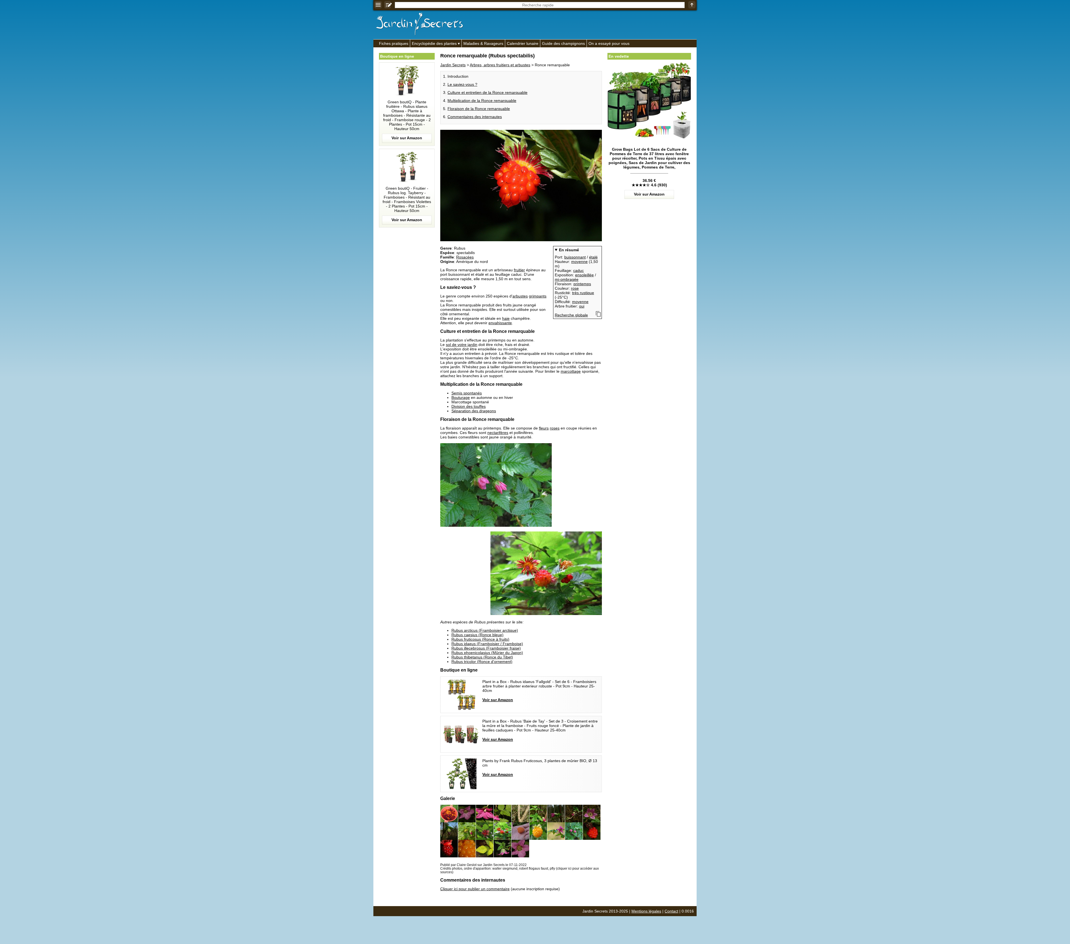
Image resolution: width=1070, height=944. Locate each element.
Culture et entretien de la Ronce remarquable (487, 92)
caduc (578, 270)
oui (581, 306)
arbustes (520, 296)
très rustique (583, 293)
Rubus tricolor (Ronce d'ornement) (481, 661)
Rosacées (465, 257)
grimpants (537, 296)
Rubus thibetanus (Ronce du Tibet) (482, 657)
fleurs (544, 428)
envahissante (500, 323)
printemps (582, 284)
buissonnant (575, 257)
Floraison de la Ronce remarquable (479, 108)
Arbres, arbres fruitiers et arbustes (500, 65)
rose (575, 288)
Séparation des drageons (473, 411)
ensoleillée (584, 275)
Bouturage (460, 397)
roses (555, 428)
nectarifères (497, 432)
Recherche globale (571, 315)
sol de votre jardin (461, 344)
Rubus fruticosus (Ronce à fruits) (480, 639)
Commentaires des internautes (475, 116)
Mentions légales (646, 911)
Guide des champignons (563, 43)
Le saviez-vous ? (462, 84)
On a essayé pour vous (608, 43)
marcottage (571, 371)
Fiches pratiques (393, 43)
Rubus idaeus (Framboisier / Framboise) (487, 643)
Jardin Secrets (453, 65)
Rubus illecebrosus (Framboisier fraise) (486, 648)
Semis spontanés (466, 393)
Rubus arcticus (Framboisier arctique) (484, 630)
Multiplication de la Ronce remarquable (482, 100)
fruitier (519, 270)
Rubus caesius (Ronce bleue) (477, 635)
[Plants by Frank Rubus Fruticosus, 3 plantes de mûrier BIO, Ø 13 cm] (521, 773)
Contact (671, 911)
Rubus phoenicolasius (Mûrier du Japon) (487, 652)
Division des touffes (468, 406)
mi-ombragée (566, 279)
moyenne (579, 261)
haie (506, 318)
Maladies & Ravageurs (483, 43)
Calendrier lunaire (522, 43)
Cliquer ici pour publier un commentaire (475, 889)
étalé (593, 257)
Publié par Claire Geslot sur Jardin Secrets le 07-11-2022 (483, 865)
